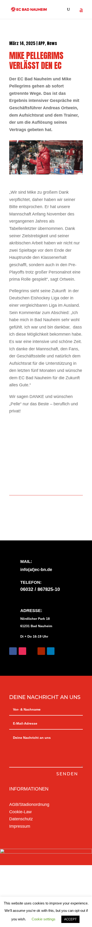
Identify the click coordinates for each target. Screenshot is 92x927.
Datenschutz (21, 819)
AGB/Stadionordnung (29, 804)
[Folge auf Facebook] (13, 651)
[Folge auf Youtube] (41, 651)
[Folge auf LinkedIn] (50, 651)
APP (41, 43)
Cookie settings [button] (43, 919)
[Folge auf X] (32, 651)
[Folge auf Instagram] (22, 651)
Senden (67, 773)
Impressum (19, 826)
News (52, 43)
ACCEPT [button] (70, 919)
